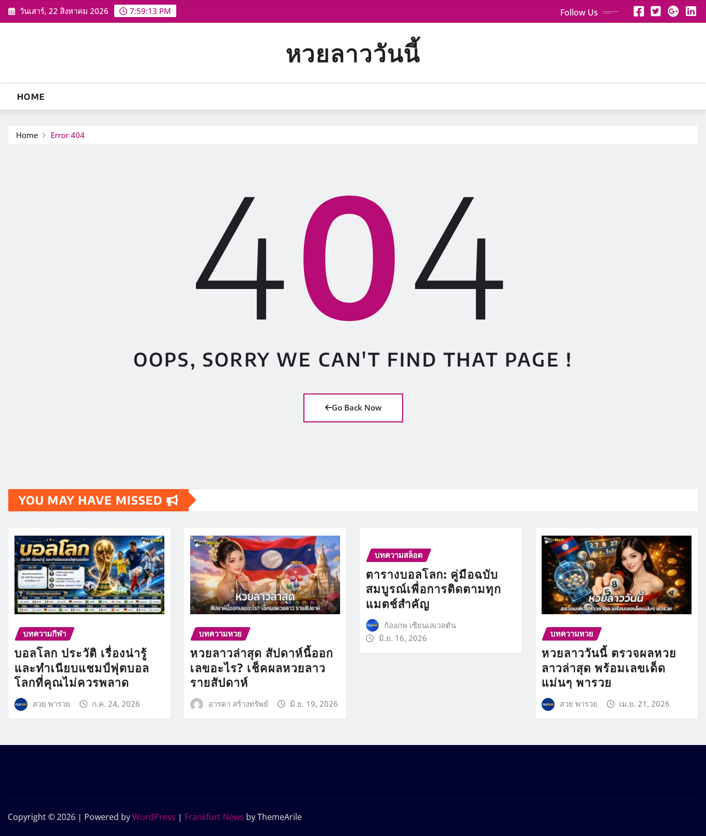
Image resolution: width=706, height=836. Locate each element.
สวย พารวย (51, 703)
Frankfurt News (214, 817)
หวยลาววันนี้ (353, 52)
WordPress (154, 817)
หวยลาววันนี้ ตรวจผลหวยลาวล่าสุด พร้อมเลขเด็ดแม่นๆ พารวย (609, 667)
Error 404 (68, 135)
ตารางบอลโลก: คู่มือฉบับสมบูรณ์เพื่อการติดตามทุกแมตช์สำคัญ (433, 589)
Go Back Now (356, 407)
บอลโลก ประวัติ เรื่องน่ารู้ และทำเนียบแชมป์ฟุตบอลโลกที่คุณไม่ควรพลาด (81, 667)
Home (31, 97)
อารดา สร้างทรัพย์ (238, 703)
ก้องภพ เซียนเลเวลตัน (420, 625)
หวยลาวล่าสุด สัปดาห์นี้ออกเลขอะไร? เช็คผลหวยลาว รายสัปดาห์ (261, 667)
